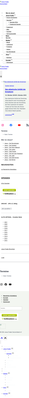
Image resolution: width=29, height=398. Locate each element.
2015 (5, 234)
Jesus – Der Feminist (10, 145)
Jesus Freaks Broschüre (8, 249)
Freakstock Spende (15, 24)
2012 (5, 240)
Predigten (9, 46)
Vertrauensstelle (11, 33)
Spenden (8, 353)
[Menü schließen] (0, 342)
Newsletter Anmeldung (10, 296)
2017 (5, 230)
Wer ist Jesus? (10, 13)
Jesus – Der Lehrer (9, 149)
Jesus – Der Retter (9, 159)
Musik (8, 42)
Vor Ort (8, 38)
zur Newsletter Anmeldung (8, 169)
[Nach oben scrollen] (1, 338)
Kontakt (5, 393)
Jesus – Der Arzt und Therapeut (13, 153)
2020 (5, 224)
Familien (8, 31)
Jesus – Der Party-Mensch (12, 147)
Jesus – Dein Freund (10, 151)
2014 (5, 236)
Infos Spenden (5, 183)
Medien (5, 373)
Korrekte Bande (10, 51)
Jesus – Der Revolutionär (11, 143)
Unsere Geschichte (11, 17)
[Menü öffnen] (1, 74)
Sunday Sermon (9, 86)
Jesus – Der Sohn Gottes (11, 157)
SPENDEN (5, 178)
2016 (5, 232)
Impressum (9, 62)
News (7, 36)
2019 (5, 226)
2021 (5, 222)
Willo (7, 29)
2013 (5, 238)
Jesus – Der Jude (9, 155)
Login (2, 257)
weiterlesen (9, 115)
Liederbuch (9, 44)
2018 (5, 228)
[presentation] (16, 82)
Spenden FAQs (14, 22)
